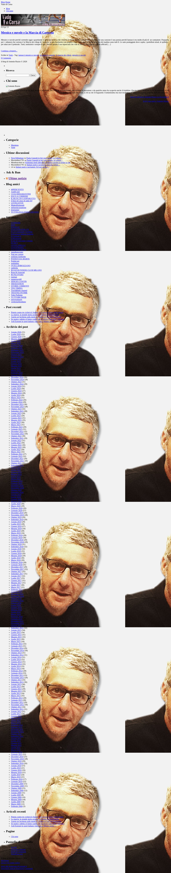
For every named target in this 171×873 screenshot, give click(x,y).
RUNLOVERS (17, 275)
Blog (8, 9)
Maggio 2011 (16, 745)
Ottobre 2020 (16, 490)
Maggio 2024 (16, 393)
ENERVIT (15, 227)
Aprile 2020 (16, 504)
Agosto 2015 (16, 630)
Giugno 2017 (16, 580)
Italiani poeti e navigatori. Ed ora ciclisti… (43, 165)
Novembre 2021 (17, 461)
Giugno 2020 (16, 499)
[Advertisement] (25, 120)
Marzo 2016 (16, 614)
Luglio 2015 (16, 632)
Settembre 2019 (17, 519)
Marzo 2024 (16, 398)
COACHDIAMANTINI (21, 194)
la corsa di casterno (47, 55)
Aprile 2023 (16, 422)
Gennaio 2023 (16, 429)
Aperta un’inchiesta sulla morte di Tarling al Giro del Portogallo (36, 317)
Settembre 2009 (17, 790)
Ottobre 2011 (16, 734)
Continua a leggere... (9, 51)
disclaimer (5, 860)
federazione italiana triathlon (22, 234)
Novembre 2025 (17, 352)
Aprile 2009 (16, 802)
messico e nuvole (79, 55)
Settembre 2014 (17, 655)
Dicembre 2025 (17, 350)
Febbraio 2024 (17, 400)
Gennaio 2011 (16, 754)
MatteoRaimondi (17, 205)
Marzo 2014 (16, 669)
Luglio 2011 (16, 741)
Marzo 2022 (16, 452)
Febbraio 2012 (17, 725)
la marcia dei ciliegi (63, 55)
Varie (11, 55)
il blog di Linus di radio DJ (21, 201)
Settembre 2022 (17, 438)
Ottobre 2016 (16, 599)
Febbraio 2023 (17, 427)
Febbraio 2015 (17, 644)
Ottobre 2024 (16, 382)
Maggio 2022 (16, 447)
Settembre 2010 (17, 763)
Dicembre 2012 (17, 702)
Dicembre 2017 (17, 567)
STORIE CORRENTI (20, 286)
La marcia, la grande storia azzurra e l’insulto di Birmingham (35, 315)
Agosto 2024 (16, 386)
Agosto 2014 (16, 657)
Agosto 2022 (16, 440)
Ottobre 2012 (16, 707)
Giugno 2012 (16, 716)
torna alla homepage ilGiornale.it (14, 866)
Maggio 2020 (16, 501)
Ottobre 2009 (16, 788)
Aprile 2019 (16, 531)
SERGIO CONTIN (19, 281)
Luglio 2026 (16, 334)
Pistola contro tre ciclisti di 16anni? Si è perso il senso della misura (37, 312)
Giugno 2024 (16, 391)
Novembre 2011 (17, 732)
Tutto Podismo (17, 295)
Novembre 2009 (17, 786)
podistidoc (15, 263)
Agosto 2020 (16, 495)
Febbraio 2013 (17, 698)
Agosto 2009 (16, 793)
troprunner (15, 210)
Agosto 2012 (16, 711)
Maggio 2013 (16, 691)
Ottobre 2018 (16, 544)
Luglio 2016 (16, 605)
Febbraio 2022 (17, 454)
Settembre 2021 (17, 465)
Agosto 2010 (16, 766)
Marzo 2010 (16, 777)
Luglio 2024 (16, 389)
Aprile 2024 (16, 395)
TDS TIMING (17, 288)
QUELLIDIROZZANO (20, 266)
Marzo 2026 (16, 343)
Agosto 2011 (16, 739)
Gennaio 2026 (16, 348)
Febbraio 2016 (17, 617)
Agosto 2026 (16, 332)
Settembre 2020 (17, 492)
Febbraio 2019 (17, 535)
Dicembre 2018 (17, 540)
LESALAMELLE (18, 245)
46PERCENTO (17, 189)
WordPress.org (17, 854)
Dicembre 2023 (17, 404)
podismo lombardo (18, 257)
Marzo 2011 (16, 750)
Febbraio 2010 (17, 779)
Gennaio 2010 (16, 781)
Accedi (14, 847)
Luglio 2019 (16, 524)
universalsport (16, 299)
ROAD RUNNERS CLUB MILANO (26, 270)
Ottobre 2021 (16, 463)
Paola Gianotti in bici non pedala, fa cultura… (44, 158)
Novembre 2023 (17, 407)
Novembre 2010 (17, 759)
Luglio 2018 (16, 551)
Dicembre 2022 (17, 431)
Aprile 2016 (16, 612)
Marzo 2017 (16, 587)
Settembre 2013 (17, 682)
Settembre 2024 (17, 384)
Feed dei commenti (18, 852)
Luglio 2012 (16, 714)
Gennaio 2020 (16, 510)
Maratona (15, 145)
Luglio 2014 (16, 659)
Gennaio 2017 (16, 592)
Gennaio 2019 (16, 538)
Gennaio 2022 (16, 456)
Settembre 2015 (17, 628)
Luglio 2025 (16, 361)
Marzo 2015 (16, 641)
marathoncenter (17, 252)
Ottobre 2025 (16, 355)
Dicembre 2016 (17, 594)
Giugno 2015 (16, 635)
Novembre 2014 (17, 650)
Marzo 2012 (16, 723)
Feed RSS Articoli (8, 868)
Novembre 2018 (17, 542)
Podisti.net (15, 261)
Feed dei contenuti (18, 849)
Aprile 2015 (16, 639)
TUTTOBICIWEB (18, 297)
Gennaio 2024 (16, 402)
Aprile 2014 (16, 666)
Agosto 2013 (16, 684)
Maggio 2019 (16, 529)
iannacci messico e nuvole (28, 55)
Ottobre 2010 (16, 761)
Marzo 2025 (16, 370)
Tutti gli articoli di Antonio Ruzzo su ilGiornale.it (149, 97)
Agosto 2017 (16, 576)
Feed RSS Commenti (24, 868)
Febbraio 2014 (17, 671)
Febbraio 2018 (17, 562)
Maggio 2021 (16, 474)
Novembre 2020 (17, 488)
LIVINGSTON (17, 203)
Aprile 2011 (15, 748)
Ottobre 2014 (16, 653)
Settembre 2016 (17, 601)
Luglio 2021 (16, 470)
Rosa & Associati (18, 272)
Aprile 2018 (16, 558)
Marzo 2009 (16, 804)
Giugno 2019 (16, 526)
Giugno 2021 (16, 472)
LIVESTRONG (17, 248)
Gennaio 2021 (16, 483)
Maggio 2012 (16, 718)
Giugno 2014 (16, 662)
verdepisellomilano (18, 302)
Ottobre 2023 (16, 409)
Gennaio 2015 (16, 646)
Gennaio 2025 (16, 375)
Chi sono (9, 11)
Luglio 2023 (16, 416)
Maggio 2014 (16, 664)
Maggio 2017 (16, 583)
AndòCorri (15, 192)
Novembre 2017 (17, 569)
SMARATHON (17, 284)
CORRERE (16, 223)
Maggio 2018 (16, 556)
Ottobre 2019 (16, 517)
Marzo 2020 (16, 506)
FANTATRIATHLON (20, 229)
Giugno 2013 (16, 689)
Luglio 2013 (16, 687)
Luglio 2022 (16, 443)
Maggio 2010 (16, 772)
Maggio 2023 (16, 420)
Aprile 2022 (16, 449)
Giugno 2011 (16, 743)
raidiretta (14, 268)
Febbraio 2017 (17, 589)
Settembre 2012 (17, 709)
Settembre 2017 (17, 574)
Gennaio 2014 (16, 673)
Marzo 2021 (16, 479)
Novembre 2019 (17, 515)
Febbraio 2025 (17, 373)
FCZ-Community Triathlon (21, 232)
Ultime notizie (18, 178)
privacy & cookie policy (10, 863)
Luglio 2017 (16, 578)
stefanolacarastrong (18, 207)
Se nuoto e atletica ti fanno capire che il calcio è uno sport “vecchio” (38, 319)
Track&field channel (19, 290)
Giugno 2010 (16, 770)
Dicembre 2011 (17, 729)
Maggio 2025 (16, 366)
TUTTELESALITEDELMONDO (25, 212)
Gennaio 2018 (16, 565)
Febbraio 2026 (17, 346)
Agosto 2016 (16, 603)
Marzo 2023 (16, 425)
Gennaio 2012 (16, 727)
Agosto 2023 (16, 413)
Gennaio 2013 (16, 700)
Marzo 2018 (16, 560)
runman (14, 277)
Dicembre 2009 (17, 784)
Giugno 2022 (16, 445)
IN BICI (14, 243)
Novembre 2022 (17, 434)
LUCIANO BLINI (18, 250)
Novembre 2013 (17, 678)
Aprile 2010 (16, 775)
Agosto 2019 (16, 522)
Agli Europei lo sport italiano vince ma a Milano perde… (33, 321)
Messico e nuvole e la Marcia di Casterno (27, 32)
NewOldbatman (17, 158)
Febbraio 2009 (17, 806)
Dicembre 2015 (17, 621)
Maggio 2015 (16, 637)
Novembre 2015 (17, 623)
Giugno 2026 (16, 337)
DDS (13, 225)
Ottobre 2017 (16, 571)
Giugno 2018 (16, 553)
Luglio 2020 (16, 497)
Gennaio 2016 (16, 619)
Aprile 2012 (16, 720)
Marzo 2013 (16, 696)
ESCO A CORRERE (19, 196)
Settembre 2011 (17, 736)
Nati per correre (17, 254)
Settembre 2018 (17, 547)
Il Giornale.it (16, 236)
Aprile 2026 (16, 341)
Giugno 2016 (16, 608)
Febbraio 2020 (17, 508)
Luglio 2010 (16, 768)
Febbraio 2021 (17, 481)
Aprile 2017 (16, 585)
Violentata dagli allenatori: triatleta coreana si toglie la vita (47, 162)
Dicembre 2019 (17, 513)
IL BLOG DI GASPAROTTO (23, 198)
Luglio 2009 (16, 795)
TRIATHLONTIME (19, 293)
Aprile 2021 (16, 477)
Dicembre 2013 (17, 675)
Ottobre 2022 (16, 436)
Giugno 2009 (16, 797)
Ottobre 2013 (16, 680)
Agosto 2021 (16, 468)
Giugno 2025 (16, 364)
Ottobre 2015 (16, 626)
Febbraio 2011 (16, 752)
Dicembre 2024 (17, 377)
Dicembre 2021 (17, 459)
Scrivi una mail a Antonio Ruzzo (156, 101)
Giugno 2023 (16, 418)
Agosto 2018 (16, 549)
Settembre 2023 (17, 411)
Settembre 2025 (17, 357)
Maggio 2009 (16, 799)
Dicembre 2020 (17, 486)
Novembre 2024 (17, 379)
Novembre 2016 (17, 596)
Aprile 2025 (16, 368)
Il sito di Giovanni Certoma (22, 241)
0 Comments (6, 58)
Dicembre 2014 (17, 648)
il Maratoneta (16, 238)
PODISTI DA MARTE (20, 259)
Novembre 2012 (17, 705)
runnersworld (16, 279)
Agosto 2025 (16, 359)
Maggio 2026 (16, 339)
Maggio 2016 (16, 610)
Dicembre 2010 (17, 757)
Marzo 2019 (16, 533)
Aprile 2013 (16, 693)
